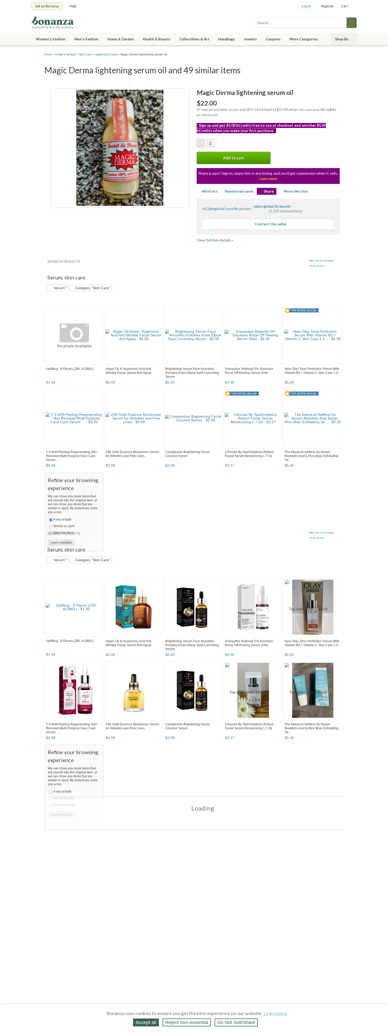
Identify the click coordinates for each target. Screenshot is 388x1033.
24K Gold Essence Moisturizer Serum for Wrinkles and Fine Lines (132, 454)
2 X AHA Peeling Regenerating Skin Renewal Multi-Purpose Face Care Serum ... (71, 456)
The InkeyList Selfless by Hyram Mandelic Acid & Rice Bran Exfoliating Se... (311, 456)
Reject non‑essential (186, 1022)
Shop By (341, 39)
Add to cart (233, 157)
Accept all (146, 1022)
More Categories (304, 39)
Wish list (209, 191)
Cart (344, 6)
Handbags (226, 39)
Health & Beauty (156, 39)
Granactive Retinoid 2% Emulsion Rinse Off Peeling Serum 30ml (249, 371)
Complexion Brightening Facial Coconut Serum (187, 454)
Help (73, 6)
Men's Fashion (86, 39)
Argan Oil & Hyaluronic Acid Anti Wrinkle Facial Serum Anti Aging (128, 371)
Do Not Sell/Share (236, 1022)
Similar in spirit (63, 526)
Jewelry (250, 39)
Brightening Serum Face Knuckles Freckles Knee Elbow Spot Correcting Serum (192, 373)
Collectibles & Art (194, 39)
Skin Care (85, 54)
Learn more (268, 178)
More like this (296, 191)
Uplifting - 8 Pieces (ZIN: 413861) (69, 369)
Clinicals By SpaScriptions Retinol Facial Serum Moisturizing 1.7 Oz (249, 454)
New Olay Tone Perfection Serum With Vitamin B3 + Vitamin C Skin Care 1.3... (312, 371)
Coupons (273, 39)
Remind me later (239, 191)
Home (48, 54)
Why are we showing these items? (321, 263)
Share (269, 191)
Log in (306, 6)
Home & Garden (120, 39)
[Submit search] (352, 22)
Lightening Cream (106, 54)
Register (327, 6)
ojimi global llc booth (272, 206)
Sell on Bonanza (47, 6)
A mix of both (62, 519)
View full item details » (215, 240)
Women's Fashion (50, 39)
